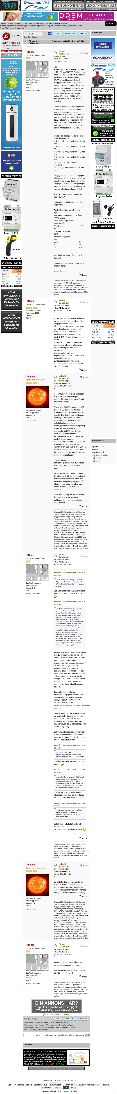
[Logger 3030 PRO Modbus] (56, 1057)
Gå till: (38, 1035)
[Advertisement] (11, 378)
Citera (85, 53)
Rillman (99, 458)
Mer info (73, 1088)
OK (66, 1088)
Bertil (78, 26)
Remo (31, 301)
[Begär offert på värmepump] (56, 1068)
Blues (31, 52)
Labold (31, 376)
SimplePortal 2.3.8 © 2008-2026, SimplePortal (59, 1080)
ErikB (98, 461)
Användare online (100, 455)
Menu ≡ (110, 23)
